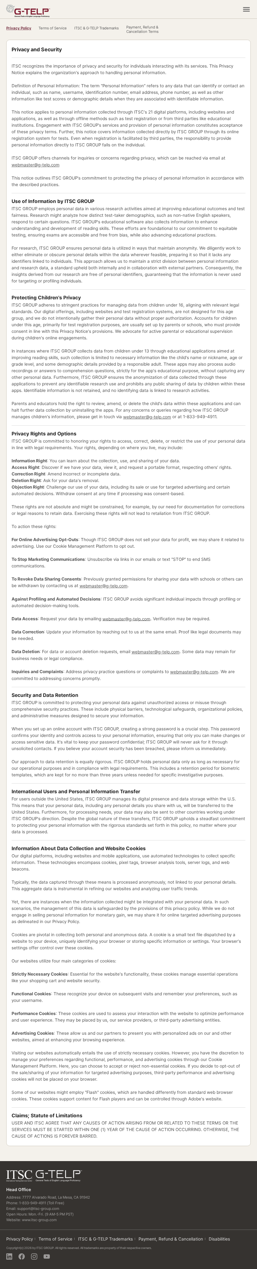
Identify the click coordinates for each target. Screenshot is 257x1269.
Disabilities (219, 1238)
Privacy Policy (18, 28)
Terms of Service (53, 28)
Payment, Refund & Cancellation (171, 1238)
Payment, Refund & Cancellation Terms (142, 29)
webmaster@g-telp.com (36, 164)
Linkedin (9, 1256)
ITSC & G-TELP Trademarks (96, 28)
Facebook (21, 1256)
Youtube (47, 1256)
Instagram (34, 1256)
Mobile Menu (246, 9)
